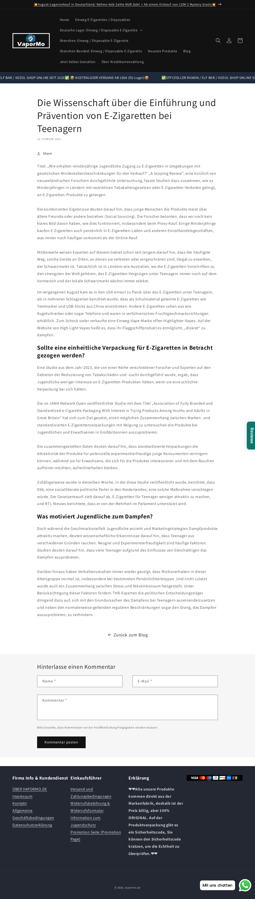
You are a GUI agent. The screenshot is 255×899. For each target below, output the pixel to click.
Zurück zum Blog (131, 635)
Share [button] (47, 153)
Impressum (22, 796)
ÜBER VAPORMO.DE (29, 789)
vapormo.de (132, 887)
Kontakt (19, 803)
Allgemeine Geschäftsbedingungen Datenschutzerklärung (33, 818)
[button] (100, 30)
